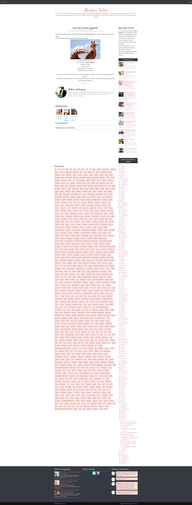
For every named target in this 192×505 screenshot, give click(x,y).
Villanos (109, 403)
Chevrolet (102, 216)
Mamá (61, 312)
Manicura (73, 312)
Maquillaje (57, 315)
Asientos (104, 180)
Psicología (107, 356)
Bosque (79, 197)
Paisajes (62, 337)
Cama (62, 205)
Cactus (70, 202)
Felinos (80, 263)
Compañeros (103, 224)
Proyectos (101, 356)
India (102, 290)
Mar (63, 315)
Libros (80, 304)
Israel (56, 296)
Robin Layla (73, 368)
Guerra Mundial (109, 279)
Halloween (92, 282)
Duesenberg (102, 246)
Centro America (98, 213)
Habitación (85, 282)
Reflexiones (67, 362)
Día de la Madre (59, 241)
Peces (86, 343)
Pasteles (112, 340)
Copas (106, 230)
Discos (83, 244)
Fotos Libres (89, 268)
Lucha (73, 310)
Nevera (72, 332)
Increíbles (96, 290)
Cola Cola (111, 222)
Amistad (101, 175)
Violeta (69, 406)
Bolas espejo (99, 194)
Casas (69, 211)
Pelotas (114, 343)
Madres (107, 310)
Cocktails (94, 222)
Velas (108, 398)
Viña (65, 406)
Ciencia (90, 219)
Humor (109, 288)
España (63, 257)
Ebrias (61, 249)
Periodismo (64, 345)
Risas (114, 365)
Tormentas (63, 392)
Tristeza (78, 395)
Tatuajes (94, 384)
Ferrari (99, 263)
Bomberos (66, 197)
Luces (68, 310)
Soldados (86, 381)
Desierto (83, 238)
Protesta (94, 356)
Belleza (62, 191)
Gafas (78, 274)
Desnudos (89, 238)
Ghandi (79, 277)
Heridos (57, 285)
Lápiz (87, 301)
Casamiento (64, 211)
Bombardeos (58, 197)
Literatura (101, 304)
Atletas (63, 183)
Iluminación (63, 290)
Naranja (86, 329)
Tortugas (88, 392)
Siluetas (75, 379)
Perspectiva (90, 345)
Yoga (84, 409)
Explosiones (99, 260)
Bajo (111, 183)
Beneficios (68, 191)
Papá (56, 340)
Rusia (89, 370)
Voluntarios (94, 406)
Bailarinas (102, 183)
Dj (62, 246)
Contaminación (85, 230)
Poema (63, 354)
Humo (104, 288)
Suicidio (57, 384)
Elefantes (85, 252)
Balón (66, 186)
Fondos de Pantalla (98, 266)
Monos (108, 321)
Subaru (102, 381)
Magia (56, 312)
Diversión (107, 244)
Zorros (105, 409)
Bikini (90, 191)
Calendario (97, 202)
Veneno (78, 401)
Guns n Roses (68, 282)
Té (106, 384)
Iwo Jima (67, 296)
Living (106, 304)
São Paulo (70, 373)
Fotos (80, 31)
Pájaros (68, 337)
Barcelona (57, 189)
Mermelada (98, 318)
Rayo (106, 359)
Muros (106, 326)
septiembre (124, 184)
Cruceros (104, 233)
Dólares (76, 246)
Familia (64, 263)
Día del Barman (69, 241)
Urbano (72, 398)
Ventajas (89, 401)
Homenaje (57, 288)
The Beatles (62, 390)
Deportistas (69, 238)
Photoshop (75, 348)
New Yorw (84, 332)
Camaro (77, 205)
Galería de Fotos (90, 274)
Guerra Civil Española (98, 279)
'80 (55, 169)
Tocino (108, 390)
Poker (73, 354)
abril (122, 173)
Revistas (80, 365)
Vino (56, 406)
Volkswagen (86, 406)
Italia (62, 296)
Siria (104, 379)
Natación (100, 329)
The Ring (75, 390)
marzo (123, 195)
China (70, 219)
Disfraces (101, 244)
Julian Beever (58, 299)
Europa (89, 260)
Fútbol (66, 274)
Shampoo (61, 379)
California (103, 202)
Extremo (112, 260)
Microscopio (74, 321)
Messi (108, 318)
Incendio (90, 290)
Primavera (66, 356)
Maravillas (67, 315)
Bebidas (107, 189)
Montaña (64, 323)
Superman (63, 384)
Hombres (108, 285)
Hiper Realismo (75, 285)
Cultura (78, 235)
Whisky (106, 406)
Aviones (93, 183)
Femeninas (86, 263)
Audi (68, 183)
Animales (74, 31)
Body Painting (91, 194)
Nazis (62, 332)
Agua (85, 172)
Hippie (82, 285)
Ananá (110, 175)
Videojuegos (94, 403)
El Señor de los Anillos (61, 252)
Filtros (74, 266)
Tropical (83, 395)
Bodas (84, 194)
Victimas (83, 403)
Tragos (109, 392)
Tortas (83, 392)
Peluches (57, 345)
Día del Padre (77, 241)
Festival (110, 263)
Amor (106, 175)
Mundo (96, 326)
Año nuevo (95, 178)
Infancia (112, 290)
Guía (56, 282)
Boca (80, 194)
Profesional (80, 356)
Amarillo (86, 175)
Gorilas (62, 279)
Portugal (89, 354)
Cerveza (57, 216)
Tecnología (68, 387)
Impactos (84, 290)
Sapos (76, 373)
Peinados (91, 343)
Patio (60, 343)
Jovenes (94, 296)
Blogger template (124, 503)
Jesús (85, 296)
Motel (92, 323)
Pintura (112, 348)
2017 (75, 169)
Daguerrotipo (98, 235)
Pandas (92, 337)
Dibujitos (57, 244)
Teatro (110, 384)
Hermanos (63, 285)
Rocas (78, 368)
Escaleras (69, 255)
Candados (63, 208)
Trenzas (67, 395)
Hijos (68, 285)
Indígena (107, 290)
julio (122, 168)
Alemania (103, 172)
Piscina (67, 351)
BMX (60, 194)
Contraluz (100, 230)
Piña (56, 351)
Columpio (78, 224)
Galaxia (83, 274)
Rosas (69, 370)
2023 (86, 169)
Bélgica (57, 191)
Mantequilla (101, 312)
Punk (72, 359)
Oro (105, 334)
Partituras (101, 340)
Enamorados (99, 252)
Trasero (57, 395)
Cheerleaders (95, 216)
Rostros (74, 370)
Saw (92, 373)
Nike (101, 332)
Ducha (96, 246)
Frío (70, 271)
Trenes (62, 395)
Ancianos (57, 178)
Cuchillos (67, 235)
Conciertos (75, 227)
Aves (88, 183)
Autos (84, 183)
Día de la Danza (102, 238)
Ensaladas (112, 252)
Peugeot (100, 345)
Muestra (79, 326)
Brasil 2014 (109, 197)
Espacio (109, 255)
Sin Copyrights (97, 379)
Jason (81, 296)
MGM (67, 321)
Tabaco (78, 384)
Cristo (99, 233)
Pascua (107, 340)
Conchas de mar (59, 227)
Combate (84, 224)
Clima (71, 222)
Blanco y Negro (108, 191)
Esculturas (96, 255)
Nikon (105, 332)
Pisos (71, 351)
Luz (90, 310)
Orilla (101, 334)
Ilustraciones (70, 290)
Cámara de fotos (69, 205)
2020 (78, 169)
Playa (101, 351)
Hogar (98, 285)
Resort (56, 365)
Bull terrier (76, 200)
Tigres (91, 390)
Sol (82, 381)
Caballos (104, 200)
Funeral (57, 274)
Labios (56, 301)
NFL (89, 332)
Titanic (99, 390)
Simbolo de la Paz (83, 379)
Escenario (83, 255)
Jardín (76, 296)
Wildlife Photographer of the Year (64, 409)
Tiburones (81, 390)
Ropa (110, 368)
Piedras (85, 348)
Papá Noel (62, 340)
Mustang (74, 329)
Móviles (102, 323)
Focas (90, 266)
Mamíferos (67, 312)
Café (74, 202)
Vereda (57, 403)
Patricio (70, 343)
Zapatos (89, 409)
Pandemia (98, 337)
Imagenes (86, 31)
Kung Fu (77, 299)
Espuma (68, 257)
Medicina (76, 318)
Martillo (113, 315)
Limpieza (95, 304)
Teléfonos (85, 387)
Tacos (82, 384)
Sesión (110, 376)
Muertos (73, 326)
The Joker (69, 390)
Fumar (109, 271)
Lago (68, 301)
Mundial (90, 326)
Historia (87, 285)
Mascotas (57, 318)
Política (83, 354)
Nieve (97, 332)
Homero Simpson (66, 288)
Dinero (78, 244)
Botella (84, 197)
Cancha (109, 205)
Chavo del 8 (87, 216)
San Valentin (58, 373)
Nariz (91, 329)
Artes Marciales (80, 180)
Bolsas (111, 194)
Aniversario (82, 178)
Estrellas (70, 260)
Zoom (100, 409)
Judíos (99, 296)
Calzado (57, 205)
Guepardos (83, 279)
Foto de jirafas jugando (66, 118)
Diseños (95, 244)
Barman (69, 189)
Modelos (102, 321)
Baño (105, 186)
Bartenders (75, 189)
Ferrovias (104, 263)
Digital (73, 244)
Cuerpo (73, 235)
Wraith (75, 409)
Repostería (103, 362)
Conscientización (59, 230)
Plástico (91, 351)
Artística (93, 180)
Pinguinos (100, 348)
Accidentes (113, 169)
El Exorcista (111, 249)
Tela (74, 387)
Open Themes (133, 503)
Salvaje (99, 370)
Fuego (88, 271)
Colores (72, 224)
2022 (82, 169)
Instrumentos (77, 293)
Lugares (78, 310)
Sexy (56, 379)
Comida (97, 224)
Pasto (56, 343)
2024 (121, 200)
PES (95, 345)
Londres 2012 (86, 307)
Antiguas (89, 178)
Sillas (66, 379)
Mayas (71, 318)
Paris (91, 340)
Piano (80, 348)
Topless (57, 392)
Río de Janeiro (107, 365)
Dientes (68, 244)
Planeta (80, 351)
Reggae (86, 362)
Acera (56, 172)
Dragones (90, 246)
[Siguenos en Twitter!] (94, 473)
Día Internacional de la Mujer (90, 241)
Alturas (74, 175)
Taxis (99, 384)
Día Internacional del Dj (105, 241)
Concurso (81, 227)
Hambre (98, 282)
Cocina (83, 222)
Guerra (89, 279)
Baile (107, 183)
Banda (84, 186)
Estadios (79, 257)
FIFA (61, 266)
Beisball (113, 189)
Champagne (69, 216)
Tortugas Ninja (96, 392)
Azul (97, 183)
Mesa (103, 318)
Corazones (112, 230)
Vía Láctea (73, 403)
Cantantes (74, 208)
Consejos (67, 230)
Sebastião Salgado (105, 373)
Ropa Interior (58, 370)
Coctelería (101, 222)
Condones (88, 227)
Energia (106, 252)
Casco (81, 211)
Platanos (96, 351)
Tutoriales (104, 395)
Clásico (67, 222)
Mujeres (85, 326)
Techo (56, 387)
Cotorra (70, 233)
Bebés (102, 189)
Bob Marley (74, 194)
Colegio (57, 224)
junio (123, 170)
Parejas (87, 340)
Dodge (65, 246)
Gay (62, 277)
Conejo (94, 227)
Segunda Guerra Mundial (61, 376)
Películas (98, 343)
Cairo (78, 202)
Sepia (106, 376)
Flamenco (80, 266)
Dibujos (63, 244)
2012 (122, 454)
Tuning (93, 395)
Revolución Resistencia (97, 365)
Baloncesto (72, 186)
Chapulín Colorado (78, 216)
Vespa (61, 403)
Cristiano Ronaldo (85, 233)
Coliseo (67, 224)
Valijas (89, 398)
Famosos (69, 263)
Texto (56, 390)
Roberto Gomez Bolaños (61, 368)
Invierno (102, 293)
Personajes (76, 345)
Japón (72, 296)
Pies (96, 348)
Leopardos (68, 304)
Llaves (61, 307)
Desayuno (76, 238)
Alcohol (98, 172)
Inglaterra (57, 293)
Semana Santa (84, 376)
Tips (95, 390)
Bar (110, 186)
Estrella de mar (63, 260)
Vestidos (66, 403)
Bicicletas (85, 191)
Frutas (73, 271)
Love (64, 310)
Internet (96, 293)
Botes (88, 197)
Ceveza (62, 216)
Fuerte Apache (95, 271)
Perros (70, 345)
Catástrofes (110, 211)
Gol (105, 277)
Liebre (85, 304)
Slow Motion (58, 381)
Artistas (88, 180)
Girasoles (95, 277)
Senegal (91, 376)
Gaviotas (57, 277)
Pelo (109, 343)
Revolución (86, 365)
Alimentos (57, 175)
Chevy (108, 216)
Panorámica (105, 337)
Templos (98, 387)
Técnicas (61, 387)
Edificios (82, 249)
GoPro (56, 279)
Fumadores (104, 271)
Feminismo (93, 263)
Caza (62, 213)
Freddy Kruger (58, 271)
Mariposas (93, 315)
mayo (123, 172)
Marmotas (107, 315)
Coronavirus (63, 233)
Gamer (98, 274)
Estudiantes (77, 260)
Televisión (92, 387)
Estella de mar (110, 257)
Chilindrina (57, 219)
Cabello (110, 200)
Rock (83, 368)
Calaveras (90, 202)
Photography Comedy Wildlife (62, 348)
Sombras (92, 381)
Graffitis (73, 279)
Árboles (108, 178)
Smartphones (66, 381)
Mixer (92, 321)
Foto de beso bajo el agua (129, 432)
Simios (90, 379)
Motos (97, 323)
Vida (88, 403)
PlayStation (107, 351)
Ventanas (94, 401)
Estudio (83, 260)
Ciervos (96, 219)
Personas (83, 345)
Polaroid (78, 354)
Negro (66, 332)
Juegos (103, 296)
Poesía (68, 354)
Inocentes (64, 293)
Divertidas (57, 246)
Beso (73, 191)
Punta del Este (78, 359)
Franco (108, 268)
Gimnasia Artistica (87, 277)
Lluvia (65, 307)
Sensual (101, 376)
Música (57, 329)
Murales (101, 326)
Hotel (94, 288)
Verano (101, 401)
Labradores (63, 301)
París (95, 340)
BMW (56, 194)
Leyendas (74, 304)
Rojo (87, 368)
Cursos (91, 235)
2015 (67, 169)
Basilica (82, 189)
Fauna (75, 263)
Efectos (88, 249)
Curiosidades (84, 235)
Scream (96, 373)
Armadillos (64, 180)
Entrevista (57, 255)
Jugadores (109, 296)
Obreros (93, 334)
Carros (106, 208)
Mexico (63, 321)
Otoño (113, 334)
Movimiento (108, 323)
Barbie (113, 186)
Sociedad (73, 381)
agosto (123, 166)
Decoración (111, 235)
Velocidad (57, 401)
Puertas (63, 359)
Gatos (111, 274)
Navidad (57, 332)
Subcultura (108, 381)
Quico (85, 359)
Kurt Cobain (84, 299)
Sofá (79, 381)
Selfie (77, 376)
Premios (106, 354)
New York (77, 332)
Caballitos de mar (96, 200)
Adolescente (68, 172)
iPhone (107, 293)
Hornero (81, 288)
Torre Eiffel (77, 392)
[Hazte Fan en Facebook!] (98, 473)
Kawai (64, 299)
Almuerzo (68, 175)
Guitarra (61, 282)
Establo (73, 257)
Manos (88, 312)
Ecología (71, 249)
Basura (92, 189)
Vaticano (104, 398)
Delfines (57, 238)
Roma (98, 368)
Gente (74, 277)
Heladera (112, 282)
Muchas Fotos (96, 10)
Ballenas (57, 186)
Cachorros (64, 202)
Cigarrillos (101, 219)
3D (90, 169)
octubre (123, 182)
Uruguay (77, 398)
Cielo (86, 219)
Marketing (100, 315)
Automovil (78, 183)
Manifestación (81, 312)
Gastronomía (104, 274)
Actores (61, 172)
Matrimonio (65, 318)
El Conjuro (104, 249)
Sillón (70, 379)
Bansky (96, 186)
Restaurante (63, 365)
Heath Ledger (105, 282)
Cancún (57, 208)
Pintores (107, 348)
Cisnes (110, 219)
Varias (94, 398)
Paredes (81, 340)
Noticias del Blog (69, 334)
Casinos (91, 211)
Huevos (99, 288)
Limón (89, 304)
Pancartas (86, 337)
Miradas (87, 321)
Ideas (113, 288)
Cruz (110, 233)
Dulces (56, 249)
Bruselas (63, 200)
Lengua (111, 301)
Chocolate (76, 219)
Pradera (100, 354)
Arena (112, 178)
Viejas (99, 403)
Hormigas (74, 288)
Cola (106, 222)
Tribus (72, 395)
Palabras (73, 337)
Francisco (102, 268)
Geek (69, 277)
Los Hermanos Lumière (102, 307)
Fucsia (84, 271)
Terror (103, 387)
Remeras (97, 362)
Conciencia (68, 227)
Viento (104, 403)
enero (123, 199)
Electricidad (71, 252)
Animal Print (69, 178)
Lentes (56, 304)
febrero (123, 175)
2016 (71, 169)
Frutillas (79, 271)
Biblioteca (78, 191)
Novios (77, 334)
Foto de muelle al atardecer (129, 423)
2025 (122, 177)
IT (59, 296)
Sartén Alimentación (84, 373)
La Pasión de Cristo (107, 299)
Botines (94, 197)
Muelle (62, 326)
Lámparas (82, 301)
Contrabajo (93, 230)
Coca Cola (77, 222)
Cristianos (94, 233)
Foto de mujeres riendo (128, 441)
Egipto (92, 249)
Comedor (90, 224)
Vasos (98, 398)
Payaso (75, 343)
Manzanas (108, 312)
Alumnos (80, 175)
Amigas (91, 175)
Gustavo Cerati (77, 282)
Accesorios (106, 169)
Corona (57, 233)
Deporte (62, 238)
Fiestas (57, 266)
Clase (62, 222)
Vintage (60, 406)
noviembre (124, 181)
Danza (104, 235)
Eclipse (66, 249)
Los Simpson (58, 310)
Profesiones (87, 356)
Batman (97, 189)
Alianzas (109, 172)
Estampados (95, 257)
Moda (96, 321)
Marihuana (81, 315)
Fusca (61, 274)
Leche (96, 301)
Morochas (79, 323)
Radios (90, 359)
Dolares (71, 246)
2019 (122, 292)
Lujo (83, 310)
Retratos (70, 365)
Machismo (95, 310)
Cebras (66, 213)
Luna (86, 310)
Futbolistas (72, 274)
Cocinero (88, 222)
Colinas (62, 224)
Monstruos (58, 323)
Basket (87, 189)
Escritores (90, 255)
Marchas (74, 315)
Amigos (96, 175)
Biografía (100, 191)
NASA (95, 329)
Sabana (94, 370)
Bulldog (83, 200)
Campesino (97, 205)
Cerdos (106, 213)
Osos (109, 334)
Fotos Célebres (71, 268)
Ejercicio (98, 249)
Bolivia (106, 194)
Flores (85, 266)
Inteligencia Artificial (87, 293)
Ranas (94, 359)
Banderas (90, 186)
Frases (113, 268)
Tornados (70, 392)
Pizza (75, 351)
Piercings (91, 348)
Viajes (78, 403)
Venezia (83, 401)
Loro (93, 307)
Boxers (99, 197)
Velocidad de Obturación (67, 401)
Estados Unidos (86, 257)
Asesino (99, 180)
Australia (72, 183)
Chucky (82, 219)
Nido (93, 332)
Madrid (112, 310)
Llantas (111, 304)
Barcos (64, 189)
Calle (109, 202)
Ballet (62, 186)
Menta (92, 318)
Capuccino (85, 208)
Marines (87, 315)
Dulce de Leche (111, 246)
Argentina (57, 180)
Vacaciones (83, 398)
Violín (73, 406)
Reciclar (111, 359)
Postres (94, 354)
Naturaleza (108, 329)
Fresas (65, 271)
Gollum (109, 277)
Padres (57, 337)
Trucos (88, 395)
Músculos (112, 326)
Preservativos (58, 356)
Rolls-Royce (92, 368)
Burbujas (88, 200)
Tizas (104, 390)
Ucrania (111, 395)
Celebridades (73, 213)
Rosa (64, 370)
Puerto (68, 359)
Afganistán (75, 172)
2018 (122, 315)
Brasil (103, 197)
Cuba (62, 235)
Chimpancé (65, 219)
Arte (74, 180)
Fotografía (111, 266)
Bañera (101, 186)
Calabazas (84, 202)
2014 (63, 169)
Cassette (97, 211)
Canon (68, 208)
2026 (121, 165)
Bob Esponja (66, 194)
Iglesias (57, 290)
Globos (101, 277)
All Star (63, 175)
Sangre (64, 373)
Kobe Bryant (71, 299)
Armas (69, 180)
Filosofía (69, 266)
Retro (75, 365)
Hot (91, 288)
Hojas (103, 285)
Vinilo (114, 403)
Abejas (94, 169)
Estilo (56, 260)
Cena (91, 213)
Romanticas (104, 368)
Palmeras (79, 337)
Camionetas (90, 205)
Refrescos (74, 362)
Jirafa (91, 31)
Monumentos (72, 323)
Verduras (111, 401)
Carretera (100, 208)
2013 (59, 169)
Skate (107, 379)
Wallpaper (101, 406)
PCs (83, 343)
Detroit (95, 238)
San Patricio (105, 370)
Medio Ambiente (84, 318)
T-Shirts (72, 384)
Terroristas (109, 387)
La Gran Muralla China (95, 299)
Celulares (80, 213)
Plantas (86, 351)
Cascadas (75, 211)
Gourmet (67, 279)
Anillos (62, 178)
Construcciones (75, 230)
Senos (96, 376)
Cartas (110, 208)
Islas (111, 293)
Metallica (57, 321)
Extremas (106, 260)
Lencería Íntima (104, 301)
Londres (79, 307)
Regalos (80, 362)
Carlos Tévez (92, 208)
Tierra (87, 390)
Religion (91, 362)
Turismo (98, 395)
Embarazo (91, 252)
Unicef (56, 398)
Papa (111, 337)
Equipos (63, 255)
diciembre (124, 179)
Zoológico (95, 409)
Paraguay (75, 340)
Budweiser (70, 200)
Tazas (103, 384)
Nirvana (57, 334)
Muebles (57, 326)
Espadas (57, 257)
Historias (93, 285)
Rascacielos (101, 359)
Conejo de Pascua (102, 227)
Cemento (86, 213)
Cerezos (111, 213)
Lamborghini (74, 301)
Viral (77, 406)
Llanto (56, 307)
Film (65, 266)
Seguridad (72, 376)
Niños (109, 332)
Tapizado (88, 384)
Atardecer (110, 180)
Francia (96, 268)
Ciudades (57, 222)
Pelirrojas (104, 343)
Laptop (92, 301)
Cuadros (57, 235)
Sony (98, 381)
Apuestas (102, 178)
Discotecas (89, 244)
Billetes (95, 191)
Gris (77, 279)
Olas (98, 334)
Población (57, 354)
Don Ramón (83, 246)
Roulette (79, 370)
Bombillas (72, 197)
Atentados (57, 183)
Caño (79, 208)
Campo (103, 205)
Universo (61, 398)
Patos (64, 343)
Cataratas (103, 211)
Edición (77, 249)
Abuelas (99, 169)
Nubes (82, 334)
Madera (101, 310)
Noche (62, 334)
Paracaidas (69, 340)
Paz (79, 343)
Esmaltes (103, 255)
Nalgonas (80, 329)
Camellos (83, 205)
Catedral (57, 213)
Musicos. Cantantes (65, 329)
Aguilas (90, 172)
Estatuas (102, 257)
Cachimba (57, 202)
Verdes (106, 401)
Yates (80, 409)
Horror (86, 288)
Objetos (87, 334)
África (81, 172)
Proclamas (73, 356)
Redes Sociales (59, 362)
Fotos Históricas (80, 268)
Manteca (94, 312)
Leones (62, 304)
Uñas (66, 398)
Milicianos (81, 321)
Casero (86, 211)
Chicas (113, 216)
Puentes (57, 359)
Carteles (57, 211)
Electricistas (78, 252)
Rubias (85, 370)
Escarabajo (76, 255)
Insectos (70, 293)
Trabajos (103, 392)
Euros (93, 260)
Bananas (79, 186)
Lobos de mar (72, 307)
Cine (106, 219)
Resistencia (111, 362)
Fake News (58, 263)
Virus (81, 406)
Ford (106, 266)
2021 (122, 249)
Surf (68, 384)
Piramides (61, 351)
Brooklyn (57, 200)
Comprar (110, 224)
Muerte (68, 326)
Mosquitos (87, 323)
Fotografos (58, 268)
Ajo (94, 172)
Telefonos (79, 387)
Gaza (65, 277)
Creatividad (76, 233)
